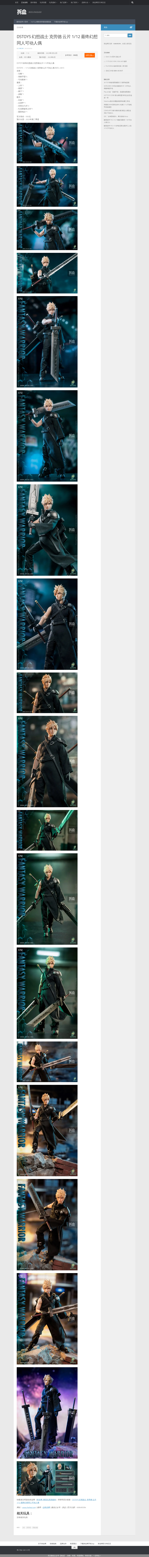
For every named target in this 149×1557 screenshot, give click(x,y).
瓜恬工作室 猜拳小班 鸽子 (114, 71)
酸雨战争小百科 (22, 22)
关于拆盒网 (42, 1544)
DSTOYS (29, 1527)
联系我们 (73, 1544)
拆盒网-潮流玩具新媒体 (46, 1500)
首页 (16, 2)
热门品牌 (63, 2)
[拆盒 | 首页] (21, 12)
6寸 (24, 1527)
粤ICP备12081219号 (23, 1550)
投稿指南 (53, 1544)
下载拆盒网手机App (61, 22)
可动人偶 (35, 1527)
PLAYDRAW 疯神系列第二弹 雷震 (117, 66)
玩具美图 (43, 2)
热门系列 (74, 2)
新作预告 (34, 2)
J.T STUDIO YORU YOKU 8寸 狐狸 (116, 61)
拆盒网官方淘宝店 (99, 2)
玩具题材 (52, 2)
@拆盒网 (46, 1507)
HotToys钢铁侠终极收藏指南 (41, 22)
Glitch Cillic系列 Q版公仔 (113, 57)
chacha (21, 48)
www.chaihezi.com (29, 1507)
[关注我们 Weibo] (131, 27)
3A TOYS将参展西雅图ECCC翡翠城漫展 (116, 82)
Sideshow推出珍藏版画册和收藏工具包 (117, 101)
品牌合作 (63, 1544)
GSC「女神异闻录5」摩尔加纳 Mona (116, 116)
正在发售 (24, 2)
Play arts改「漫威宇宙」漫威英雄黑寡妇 (117, 92)
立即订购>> (90, 55)
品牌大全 (85, 2)
